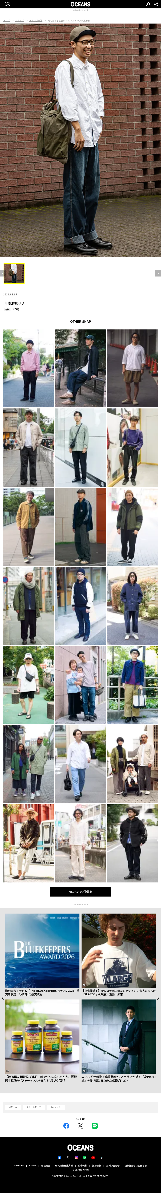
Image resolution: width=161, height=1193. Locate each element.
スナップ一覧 (35, 21)
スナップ (19, 21)
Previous (2, 998)
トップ (6, 21)
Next (158, 998)
